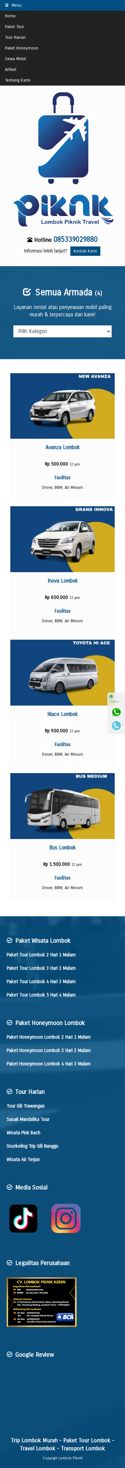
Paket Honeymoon (21, 47)
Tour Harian (15, 37)
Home (10, 15)
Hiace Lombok (62, 714)
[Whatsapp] (116, 712)
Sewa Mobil (15, 58)
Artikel (10, 69)
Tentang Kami (17, 80)
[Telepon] (116, 726)
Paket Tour (14, 26)
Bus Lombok (62, 848)
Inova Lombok (63, 581)
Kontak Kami (85, 250)
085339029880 (76, 239)
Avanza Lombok (63, 447)
